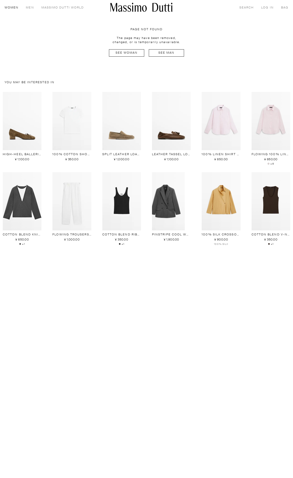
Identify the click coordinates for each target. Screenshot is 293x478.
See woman (127, 52)
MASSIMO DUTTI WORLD (62, 7)
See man (166, 52)
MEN (30, 7)
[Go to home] (141, 7)
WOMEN (12, 7)
